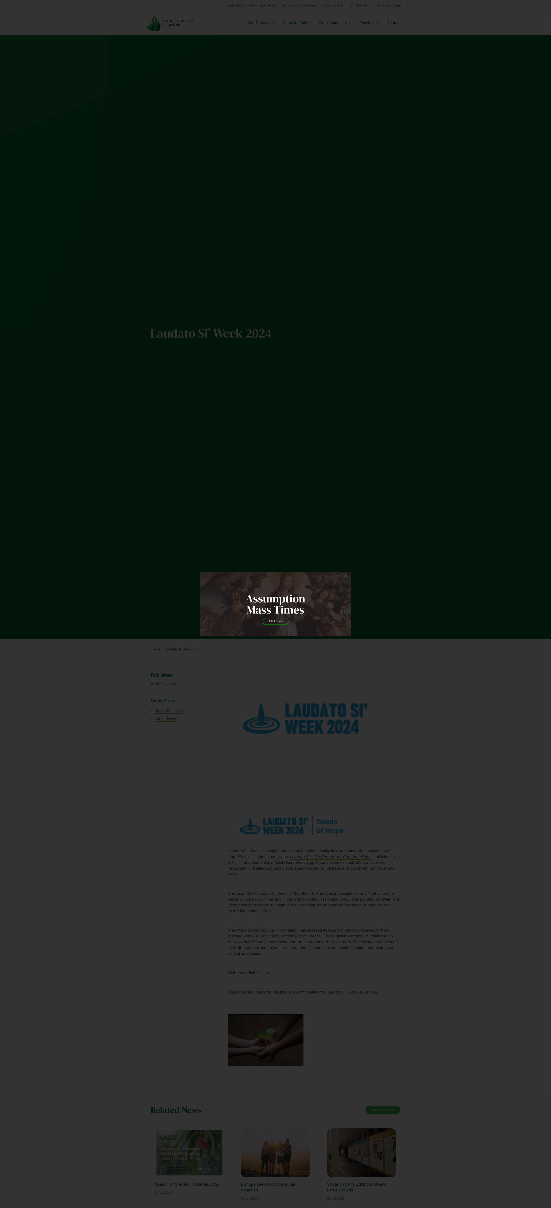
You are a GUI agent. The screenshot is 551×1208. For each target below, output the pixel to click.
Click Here (275, 621)
